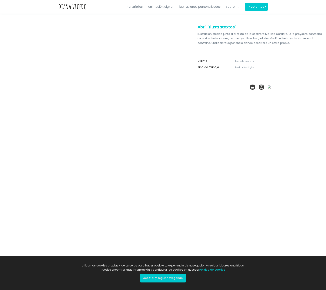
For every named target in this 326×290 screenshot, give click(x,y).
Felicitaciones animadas (204, 175)
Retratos (243, 158)
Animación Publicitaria (203, 181)
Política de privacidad (149, 202)
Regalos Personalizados (252, 164)
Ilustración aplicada (154, 179)
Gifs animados (199, 163)
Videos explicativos (201, 148)
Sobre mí (232, 7)
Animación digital (160, 7)
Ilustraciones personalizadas (199, 7)
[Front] (72, 7)
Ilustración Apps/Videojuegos (153, 165)
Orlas (241, 152)
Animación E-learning (203, 169)
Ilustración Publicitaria (155, 148)
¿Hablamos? (256, 7)
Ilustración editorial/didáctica (153, 156)
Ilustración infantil (152, 173)
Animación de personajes (198, 156)
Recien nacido (246, 179)
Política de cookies (179, 202)
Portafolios (135, 7)
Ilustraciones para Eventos (249, 172)
